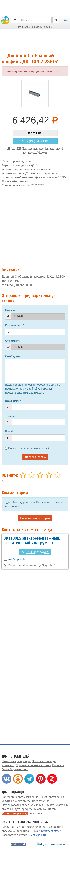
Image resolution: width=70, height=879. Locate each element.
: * (14, 325)
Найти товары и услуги (16, 761)
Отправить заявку (35, 457)
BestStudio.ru (37, 835)
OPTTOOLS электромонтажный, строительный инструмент (31, 541)
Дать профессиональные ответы (35, 809)
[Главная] (5, 20)
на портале (22, 813)
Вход (66, 20)
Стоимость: (13, 340)
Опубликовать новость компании (22, 805)
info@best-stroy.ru (51, 831)
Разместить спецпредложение (30, 801)
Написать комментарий (35, 518)
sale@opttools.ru (18, 559)
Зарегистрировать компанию (20, 797)
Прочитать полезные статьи (33, 765)
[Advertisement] (35, 225)
